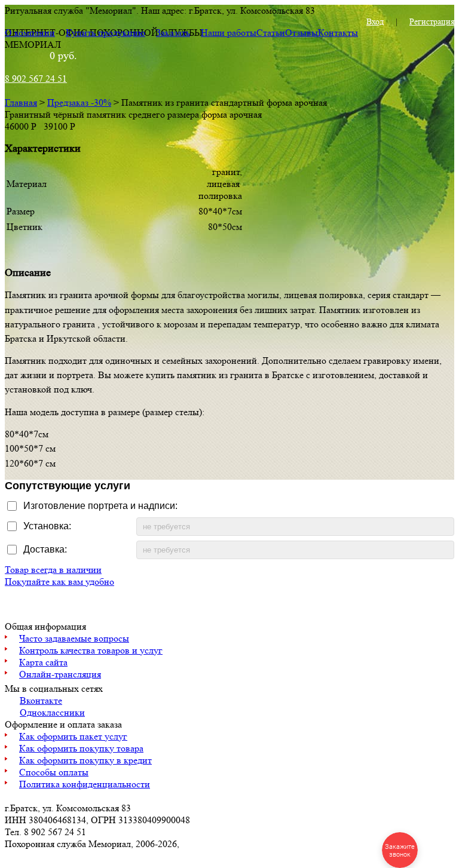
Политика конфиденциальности (84, 784)
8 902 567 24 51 (36, 78)
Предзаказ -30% (79, 102)
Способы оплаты (53, 772)
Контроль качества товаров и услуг (91, 650)
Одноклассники (52, 712)
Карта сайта (43, 662)
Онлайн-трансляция (60, 674)
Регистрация (431, 21)
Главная (21, 102)
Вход (375, 21)
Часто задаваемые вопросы (74, 638)
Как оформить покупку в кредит (85, 760)
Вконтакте (41, 700)
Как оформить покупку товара (81, 748)
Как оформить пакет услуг (73, 736)
